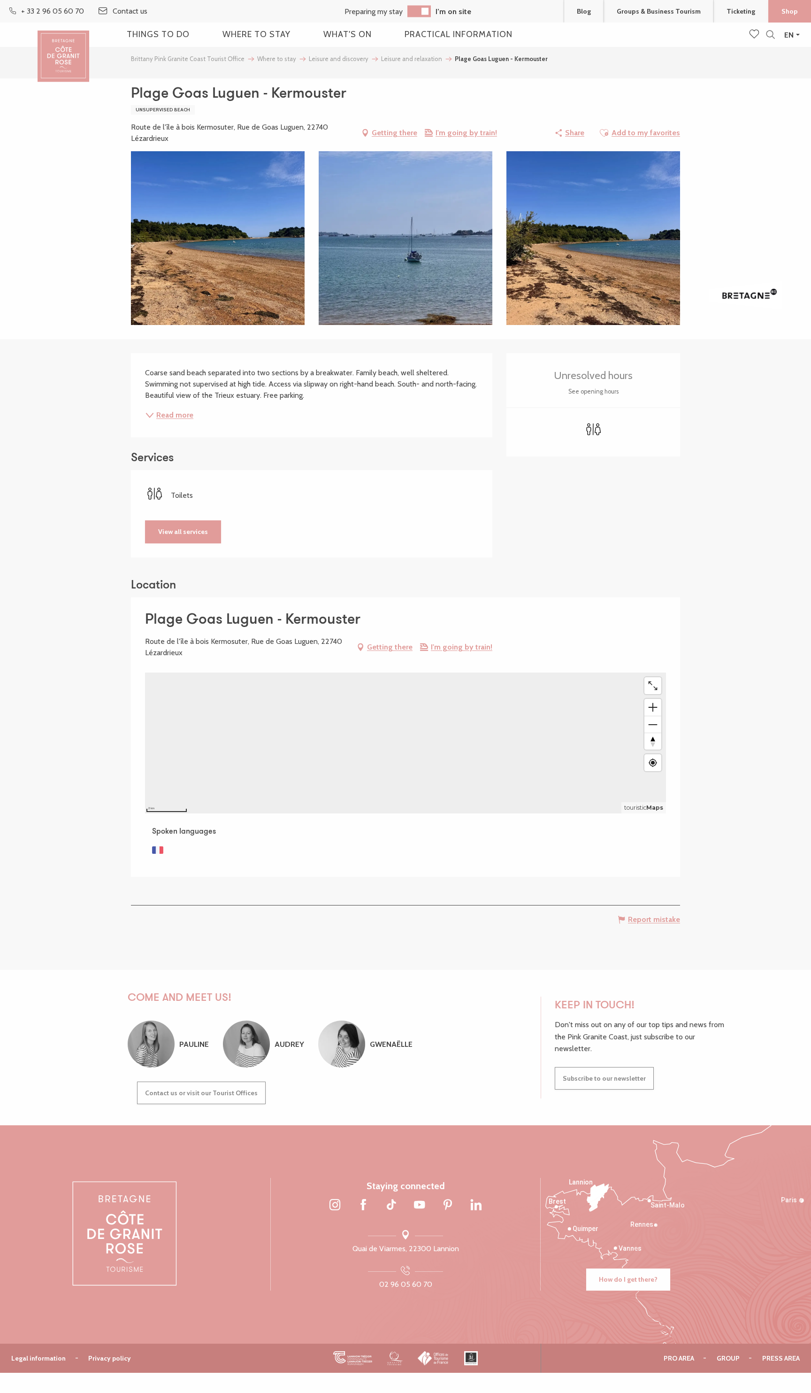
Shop (789, 11)
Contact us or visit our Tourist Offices (201, 1093)
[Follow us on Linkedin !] (476, 1205)
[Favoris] (755, 34)
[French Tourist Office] (433, 1358)
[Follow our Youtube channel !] (420, 1205)
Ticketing (741, 11)
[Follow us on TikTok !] (391, 1205)
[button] (770, 35)
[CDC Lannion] (353, 1358)
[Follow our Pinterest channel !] (448, 1205)
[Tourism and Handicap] (471, 1358)
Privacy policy (109, 1358)
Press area (781, 1358)
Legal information (38, 1358)
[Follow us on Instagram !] (335, 1205)
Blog (584, 11)
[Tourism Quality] (395, 1358)
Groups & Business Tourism (659, 11)
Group (728, 1358)
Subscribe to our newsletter (604, 1078)
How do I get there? (628, 1279)
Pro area (679, 1358)
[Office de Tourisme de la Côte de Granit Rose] (63, 48)
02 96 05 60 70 (405, 1284)
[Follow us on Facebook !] (363, 1205)
